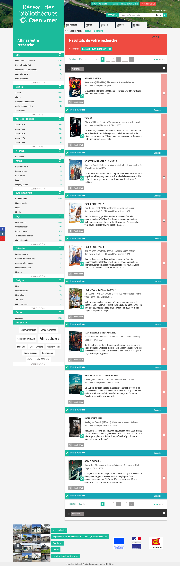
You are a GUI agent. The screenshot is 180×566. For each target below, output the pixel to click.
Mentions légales (59, 530)
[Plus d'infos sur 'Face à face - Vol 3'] (75, 255)
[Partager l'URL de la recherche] (153, 37)
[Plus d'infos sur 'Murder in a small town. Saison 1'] (75, 384)
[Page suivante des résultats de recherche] (131, 59)
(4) (37, 146)
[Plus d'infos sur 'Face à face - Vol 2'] (75, 212)
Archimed (78, 564)
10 (155, 59)
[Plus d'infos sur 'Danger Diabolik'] (75, 87)
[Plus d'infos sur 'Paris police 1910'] (75, 427)
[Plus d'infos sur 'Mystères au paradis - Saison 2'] (75, 169)
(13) (37, 82)
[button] (113, 15)
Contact (56, 549)
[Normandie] (156, 543)
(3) (37, 114)
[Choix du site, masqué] (110, 3)
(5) (37, 308)
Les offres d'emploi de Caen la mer (65, 556)
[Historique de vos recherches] (158, 37)
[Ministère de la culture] (136, 543)
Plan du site (57, 543)
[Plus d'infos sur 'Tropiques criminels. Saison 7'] (75, 298)
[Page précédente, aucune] (97, 59)
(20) (37, 364)
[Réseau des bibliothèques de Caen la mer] (31, 543)
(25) (37, 188)
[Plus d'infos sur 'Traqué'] (75, 127)
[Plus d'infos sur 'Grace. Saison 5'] (75, 470)
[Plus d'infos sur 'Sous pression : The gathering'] (75, 341)
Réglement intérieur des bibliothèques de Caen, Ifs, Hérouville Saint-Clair (80, 536)
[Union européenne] (118, 543)
